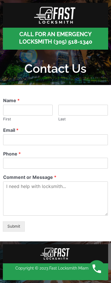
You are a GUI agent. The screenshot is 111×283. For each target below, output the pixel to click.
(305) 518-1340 (73, 41)
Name (11, 100)
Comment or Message (29, 177)
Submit (13, 226)
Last (62, 119)
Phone (12, 154)
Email (10, 130)
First (7, 119)
